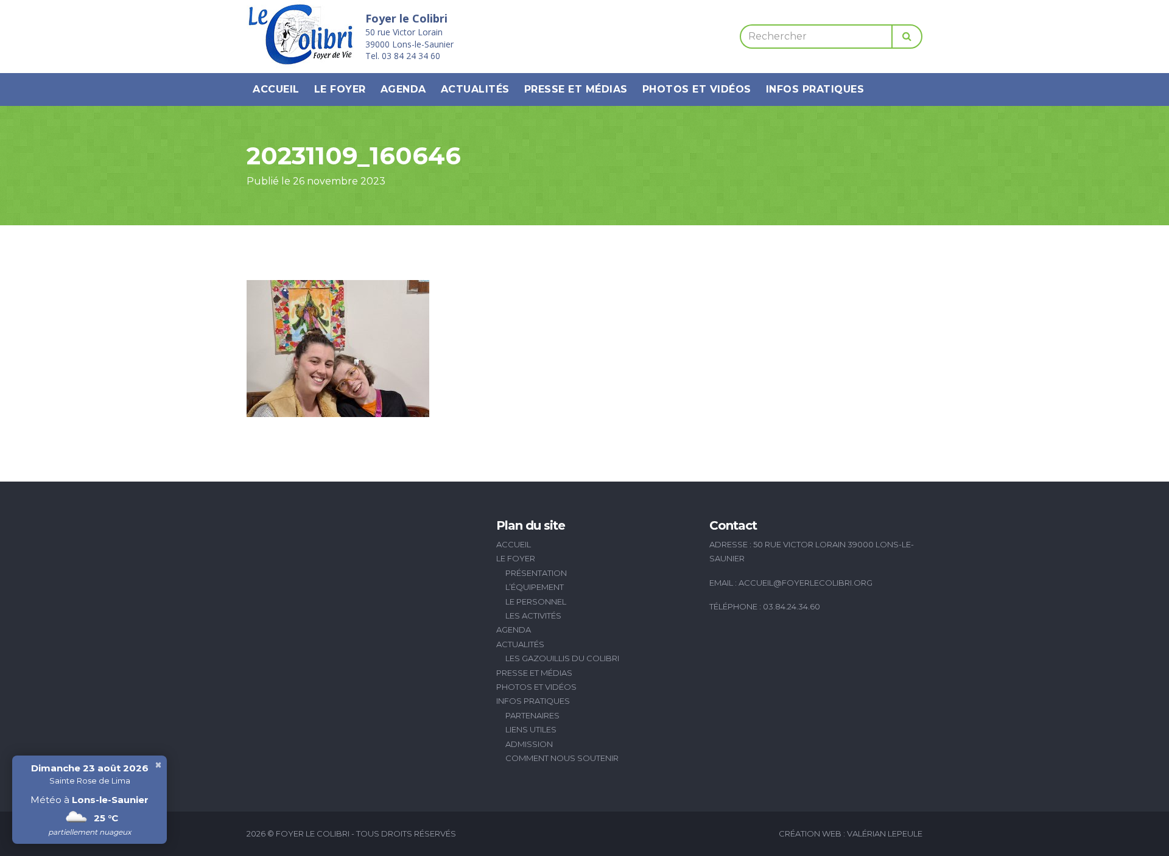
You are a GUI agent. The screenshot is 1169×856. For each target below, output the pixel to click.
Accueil (276, 89)
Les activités (533, 615)
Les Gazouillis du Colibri (562, 658)
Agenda (403, 89)
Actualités (475, 89)
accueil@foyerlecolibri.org (805, 583)
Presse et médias (576, 89)
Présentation (536, 573)
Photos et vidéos (696, 89)
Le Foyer (340, 89)
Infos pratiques (815, 89)
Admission (529, 744)
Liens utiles (530, 729)
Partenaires (532, 715)
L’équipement (534, 587)
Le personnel (535, 601)
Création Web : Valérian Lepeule (850, 833)
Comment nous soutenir (562, 758)
